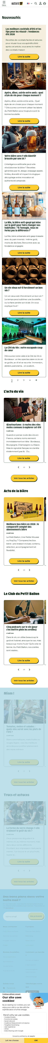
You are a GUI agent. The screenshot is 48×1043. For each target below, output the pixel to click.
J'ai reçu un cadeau (32, 960)
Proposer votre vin (9, 940)
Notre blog (29, 936)
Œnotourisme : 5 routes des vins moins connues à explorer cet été (23, 426)
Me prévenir (36, 916)
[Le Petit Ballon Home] (17, 3)
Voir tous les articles (24, 478)
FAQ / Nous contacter (10, 931)
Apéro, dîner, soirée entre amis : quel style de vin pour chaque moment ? (24, 94)
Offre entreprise (31, 977)
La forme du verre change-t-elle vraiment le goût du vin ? (23, 829)
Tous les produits (9, 971)
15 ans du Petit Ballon (32, 931)
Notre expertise (8, 961)
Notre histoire (30, 940)
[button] (4, 3)
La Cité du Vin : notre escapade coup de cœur (23, 349)
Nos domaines (8, 966)
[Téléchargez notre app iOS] (35, 992)
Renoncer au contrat (10, 936)
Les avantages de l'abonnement (31, 970)
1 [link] (11, 380)
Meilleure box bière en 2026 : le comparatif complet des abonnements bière (22, 527)
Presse (5, 945)
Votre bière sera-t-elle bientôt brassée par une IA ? (20, 157)
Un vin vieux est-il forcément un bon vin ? (24, 289)
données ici (9, 908)
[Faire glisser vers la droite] (29, 467)
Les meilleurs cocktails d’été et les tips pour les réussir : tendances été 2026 (23, 32)
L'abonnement (30, 965)
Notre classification (9, 957)
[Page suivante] (36, 380)
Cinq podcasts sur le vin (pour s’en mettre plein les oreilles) (21, 628)
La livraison (29, 945)
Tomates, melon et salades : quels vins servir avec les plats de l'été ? (23, 729)
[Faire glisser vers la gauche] (18, 467)
